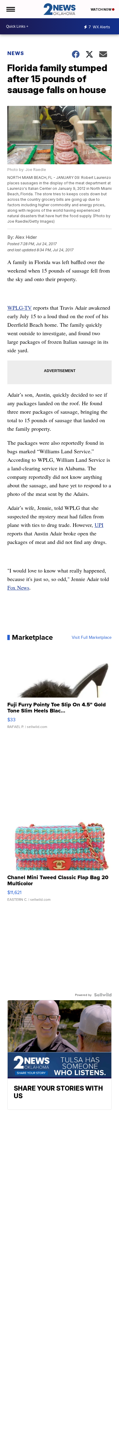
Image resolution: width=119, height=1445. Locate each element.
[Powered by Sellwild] (103, 995)
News (15, 53)
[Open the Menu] (10, 9)
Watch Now (101, 9)
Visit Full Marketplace (92, 637)
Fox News (18, 587)
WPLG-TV (19, 307)
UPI (99, 524)
